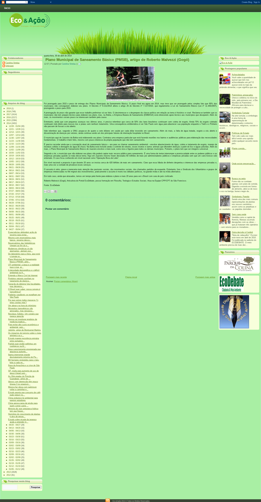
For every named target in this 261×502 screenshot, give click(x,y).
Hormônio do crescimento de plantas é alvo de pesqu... (24, 415)
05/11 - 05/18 (15, 223)
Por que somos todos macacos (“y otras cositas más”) (23, 301)
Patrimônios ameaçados (242, 95)
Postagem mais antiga (205, 277)
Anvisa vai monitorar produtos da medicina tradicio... (22, 320)
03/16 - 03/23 (15, 440)
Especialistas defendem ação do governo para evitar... (22, 233)
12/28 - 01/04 (15, 126)
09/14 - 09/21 (15, 170)
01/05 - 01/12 (15, 469)
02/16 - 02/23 (15, 451)
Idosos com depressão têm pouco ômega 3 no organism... (23, 382)
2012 (8, 475)
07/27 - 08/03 (15, 191)
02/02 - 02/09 (15, 457)
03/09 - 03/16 (15, 442)
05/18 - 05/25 (15, 220)
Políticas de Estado (240, 133)
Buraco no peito (239, 178)
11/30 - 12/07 (15, 138)
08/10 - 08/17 (15, 185)
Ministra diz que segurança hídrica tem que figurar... (23, 410)
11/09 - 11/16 (15, 147)
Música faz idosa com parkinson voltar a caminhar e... (22, 388)
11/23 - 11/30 (15, 141)
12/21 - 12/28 (15, 129)
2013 (8, 472)
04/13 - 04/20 (15, 428)
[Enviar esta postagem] (80, 64)
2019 (8, 108)
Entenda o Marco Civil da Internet (22, 275)
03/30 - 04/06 (15, 434)
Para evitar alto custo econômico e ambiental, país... (23, 325)
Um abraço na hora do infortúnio (22, 305)
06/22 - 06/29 (15, 206)
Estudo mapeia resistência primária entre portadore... (23, 339)
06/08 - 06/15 (15, 212)
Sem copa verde (239, 214)
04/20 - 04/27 (15, 425)
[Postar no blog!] (48, 191)
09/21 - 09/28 (15, 167)
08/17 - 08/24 (15, 182)
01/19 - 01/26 (15, 463)
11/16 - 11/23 (15, 144)
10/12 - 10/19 (15, 159)
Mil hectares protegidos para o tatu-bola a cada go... (23, 361)
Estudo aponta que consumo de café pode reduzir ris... (24, 393)
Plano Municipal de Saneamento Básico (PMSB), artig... (22, 260)
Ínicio (7, 8)
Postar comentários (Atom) (66, 281)
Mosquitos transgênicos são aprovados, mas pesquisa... (21, 309)
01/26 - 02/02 (15, 460)
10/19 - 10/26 (15, 155)
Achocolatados (238, 74)
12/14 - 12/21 (15, 132)
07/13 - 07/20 (15, 197)
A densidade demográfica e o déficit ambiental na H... (23, 271)
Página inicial (131, 277)
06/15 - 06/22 (15, 209)
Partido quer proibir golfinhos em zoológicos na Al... (22, 345)
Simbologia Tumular (240, 113)
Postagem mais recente (56, 277)
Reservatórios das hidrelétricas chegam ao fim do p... (21, 244)
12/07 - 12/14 (15, 135)
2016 (8, 117)
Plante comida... (239, 148)
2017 (8, 114)
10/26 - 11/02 (15, 153)
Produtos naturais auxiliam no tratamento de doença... (21, 279)
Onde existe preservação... (244, 163)
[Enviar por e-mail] (45, 191)
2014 (8, 123)
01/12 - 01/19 (15, 466)
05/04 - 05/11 (15, 226)
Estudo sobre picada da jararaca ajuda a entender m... (22, 420)
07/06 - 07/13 (15, 200)
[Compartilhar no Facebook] (55, 191)
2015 (8, 120)
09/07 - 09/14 (15, 173)
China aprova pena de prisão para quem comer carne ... (22, 404)
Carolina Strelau (12, 63)
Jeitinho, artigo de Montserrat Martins (24, 330)
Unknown (10, 66)
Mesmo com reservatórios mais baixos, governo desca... (22, 239)
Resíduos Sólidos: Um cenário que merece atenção (23, 315)
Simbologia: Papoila (240, 196)
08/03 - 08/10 (15, 188)
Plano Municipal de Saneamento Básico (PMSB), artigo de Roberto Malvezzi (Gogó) (117, 60)
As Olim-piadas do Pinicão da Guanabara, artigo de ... (21, 377)
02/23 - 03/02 (15, 448)
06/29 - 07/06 (15, 203)
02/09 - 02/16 (15, 454)
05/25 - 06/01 (15, 217)
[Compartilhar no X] (52, 191)
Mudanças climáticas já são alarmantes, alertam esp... (20, 249)
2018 (8, 111)
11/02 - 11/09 (15, 150)
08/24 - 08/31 (15, 179)
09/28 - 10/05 (15, 164)
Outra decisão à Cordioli (242, 232)
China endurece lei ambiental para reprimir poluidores (23, 399)
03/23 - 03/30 (15, 436)
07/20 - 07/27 (15, 194)
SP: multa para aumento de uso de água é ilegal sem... (23, 372)
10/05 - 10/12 (15, 161)
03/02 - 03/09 (15, 445)
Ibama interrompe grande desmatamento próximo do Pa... (23, 356)
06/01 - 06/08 (15, 214)
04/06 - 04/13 (15, 431)
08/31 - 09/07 (15, 176)
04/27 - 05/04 (15, 229)
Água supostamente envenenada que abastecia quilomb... (24, 350)
